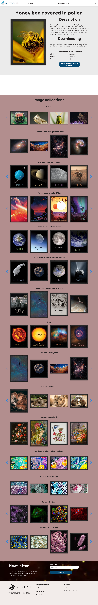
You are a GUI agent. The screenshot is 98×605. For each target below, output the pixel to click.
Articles (30, 3)
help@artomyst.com (69, 587)
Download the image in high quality (69, 64)
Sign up (61, 572)
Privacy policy (41, 591)
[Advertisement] (49, 85)
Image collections (42, 584)
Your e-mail (54, 565)
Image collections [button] (63, 3)
